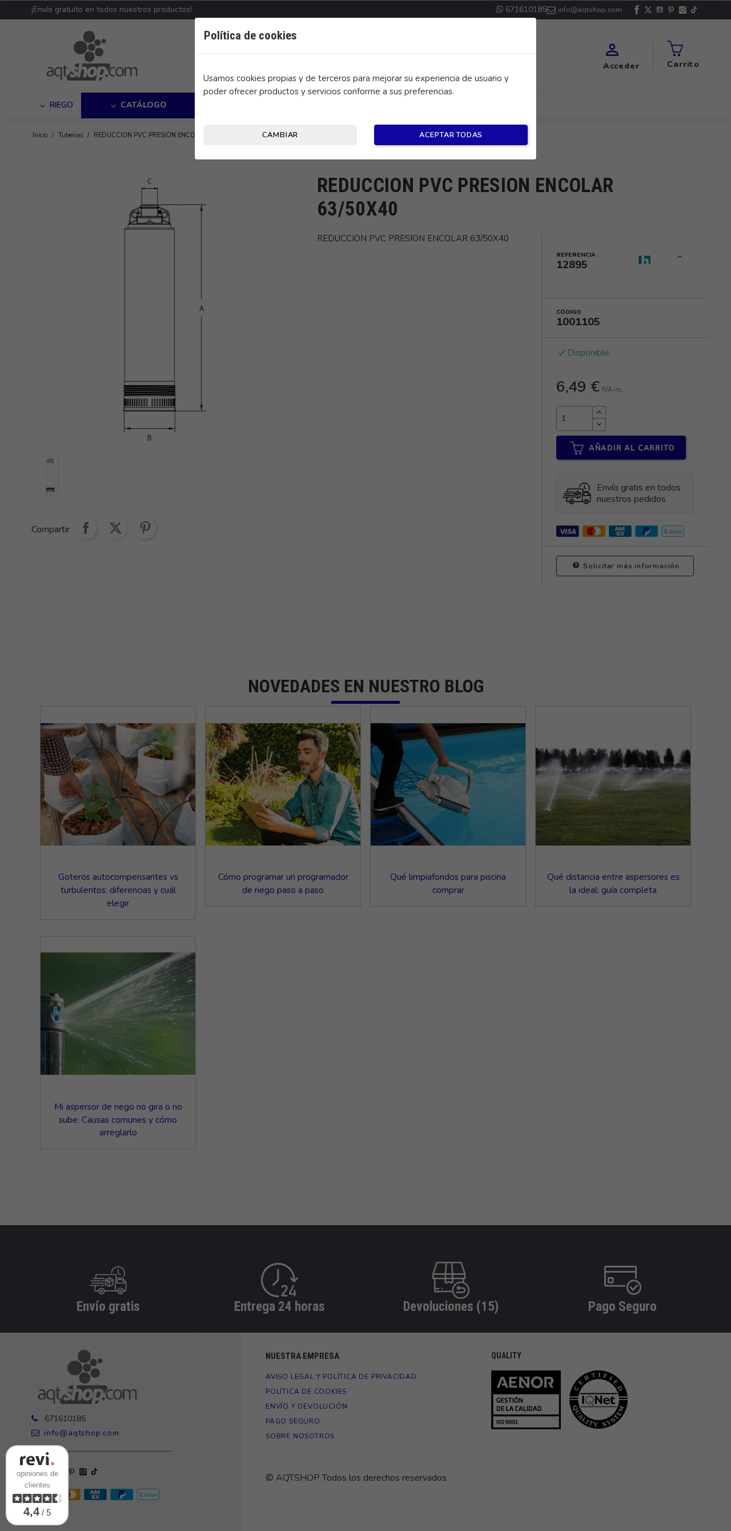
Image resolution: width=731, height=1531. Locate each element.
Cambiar (280, 135)
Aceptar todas (451, 135)
